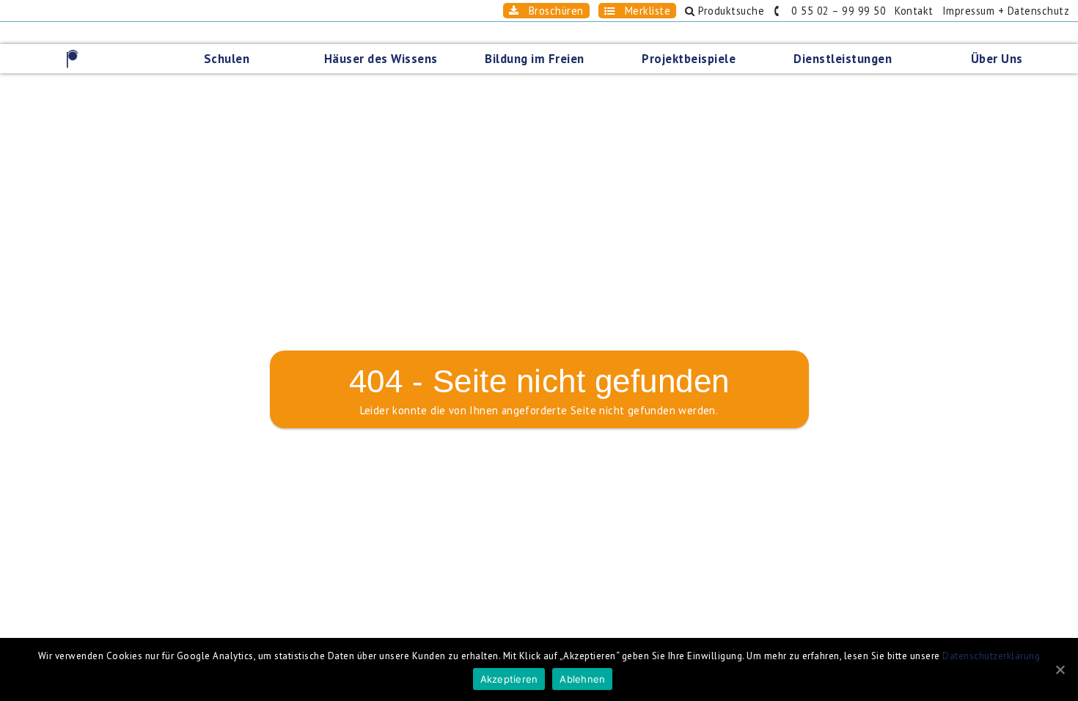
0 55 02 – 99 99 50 (834, 11)
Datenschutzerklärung (991, 656)
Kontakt (914, 11)
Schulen (227, 59)
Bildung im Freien (534, 59)
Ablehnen (582, 679)
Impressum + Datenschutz (1006, 11)
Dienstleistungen (842, 59)
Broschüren (551, 11)
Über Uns (997, 59)
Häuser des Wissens (381, 59)
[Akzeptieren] (1059, 669)
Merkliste (642, 11)
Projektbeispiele (689, 59)
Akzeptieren (509, 679)
